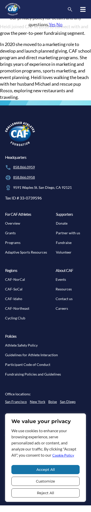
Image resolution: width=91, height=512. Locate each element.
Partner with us (68, 233)
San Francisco (16, 401)
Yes (52, 24)
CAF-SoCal (13, 289)
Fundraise (64, 242)
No (59, 24)
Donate (61, 223)
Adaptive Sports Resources (26, 252)
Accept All (45, 469)
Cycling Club (15, 318)
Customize (45, 481)
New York (37, 401)
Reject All (45, 493)
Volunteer (64, 252)
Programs (12, 242)
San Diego (68, 401)
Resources (64, 289)
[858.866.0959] (8, 167)
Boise (52, 401)
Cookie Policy (63, 455)
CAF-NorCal (15, 279)
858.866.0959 (24, 167)
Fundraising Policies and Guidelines (33, 374)
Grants (10, 233)
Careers (62, 308)
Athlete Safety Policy (21, 345)
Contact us (64, 299)
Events (61, 279)
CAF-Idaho (13, 299)
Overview (12, 223)
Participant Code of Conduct (27, 364)
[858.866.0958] (8, 178)
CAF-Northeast (17, 308)
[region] (45, 457)
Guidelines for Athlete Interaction (31, 355)
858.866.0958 (24, 177)
